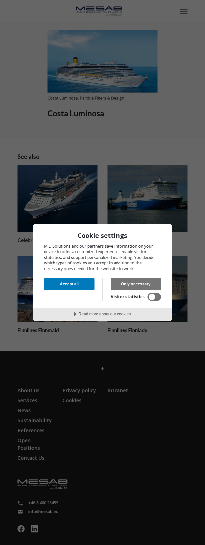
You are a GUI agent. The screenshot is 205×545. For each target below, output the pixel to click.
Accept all (69, 284)
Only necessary (135, 284)
